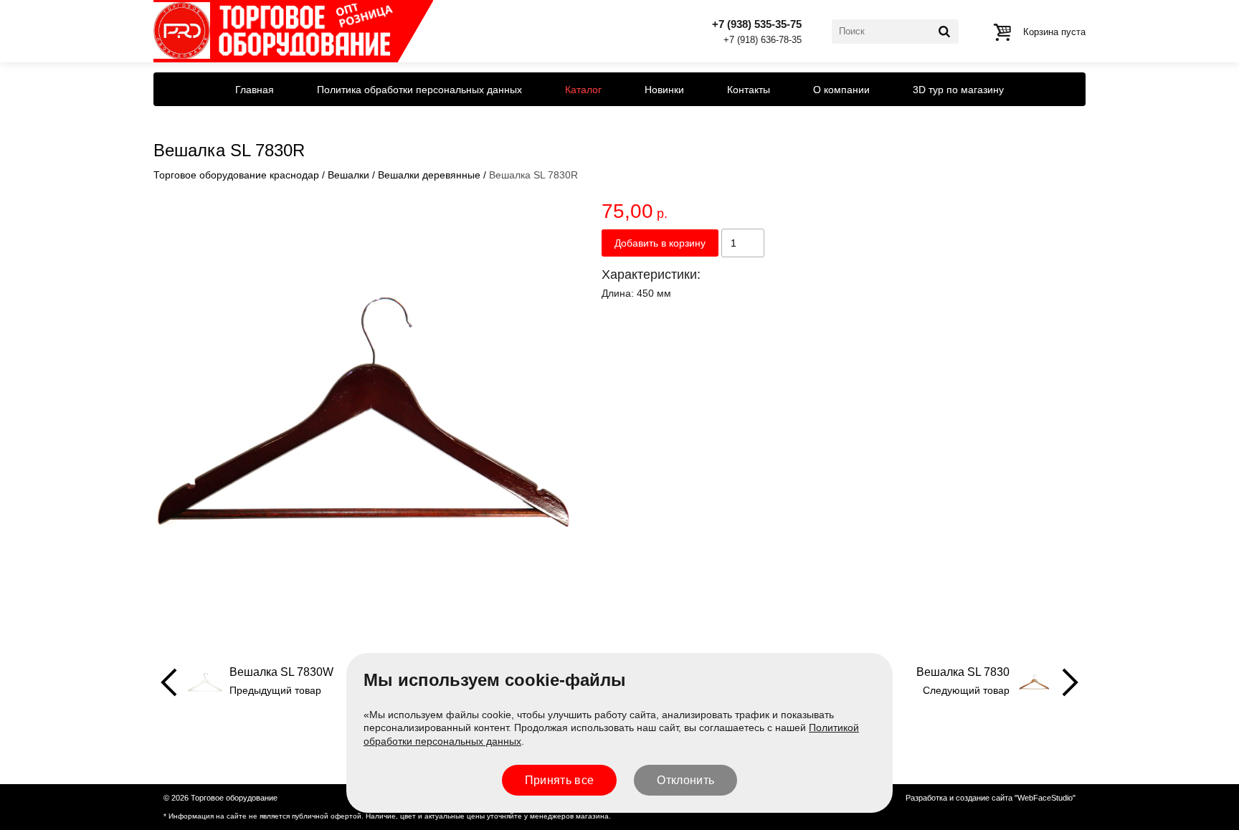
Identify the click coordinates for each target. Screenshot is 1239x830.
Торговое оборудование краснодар (236, 175)
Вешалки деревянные (429, 175)
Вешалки (348, 175)
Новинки (664, 89)
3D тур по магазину (958, 89)
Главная (254, 89)
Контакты (748, 89)
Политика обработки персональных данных (419, 89)
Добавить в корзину (660, 243)
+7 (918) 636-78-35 (762, 40)
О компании (841, 89)
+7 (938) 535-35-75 (757, 24)
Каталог (583, 89)
